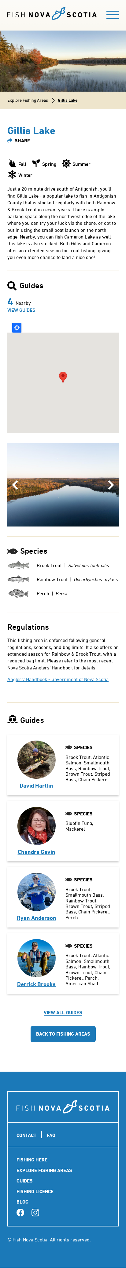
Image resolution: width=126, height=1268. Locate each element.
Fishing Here (32, 1160)
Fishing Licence (35, 1191)
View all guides (63, 1012)
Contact (26, 1135)
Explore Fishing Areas (27, 100)
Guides (25, 1181)
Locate (16, 328)
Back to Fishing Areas (63, 1034)
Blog (22, 1202)
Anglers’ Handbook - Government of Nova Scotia (58, 679)
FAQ (51, 1135)
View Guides (21, 310)
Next (111, 484)
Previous (16, 484)
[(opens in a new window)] (20, 1213)
